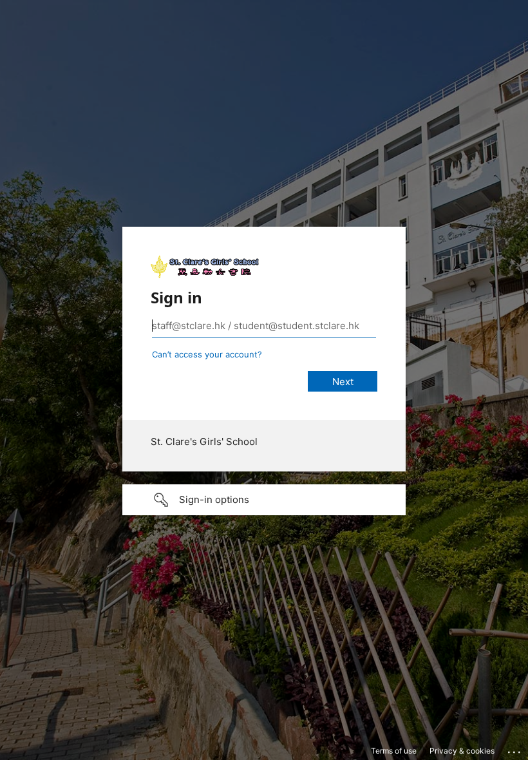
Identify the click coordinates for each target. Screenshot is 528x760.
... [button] (515, 749)
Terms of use (394, 750)
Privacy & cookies (462, 750)
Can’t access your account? (207, 354)
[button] (264, 499)
